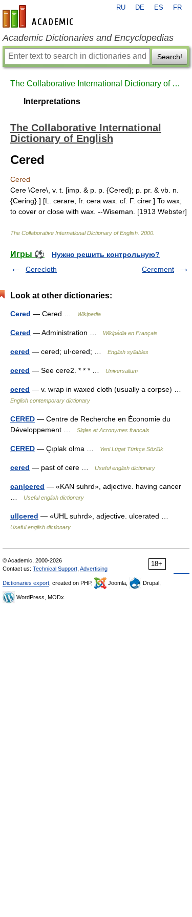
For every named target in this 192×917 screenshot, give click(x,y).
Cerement (158, 269)
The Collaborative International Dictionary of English (96, 83)
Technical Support (55, 569)
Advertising (94, 569)
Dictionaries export (26, 583)
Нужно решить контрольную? (106, 254)
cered (20, 351)
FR (177, 7)
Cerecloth (41, 269)
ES (158, 7)
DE (139, 7)
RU (120, 7)
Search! (169, 57)
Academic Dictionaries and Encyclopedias (88, 38)
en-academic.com (39, 16)
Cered (20, 314)
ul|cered (24, 516)
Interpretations (52, 101)
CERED (22, 419)
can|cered (27, 486)
